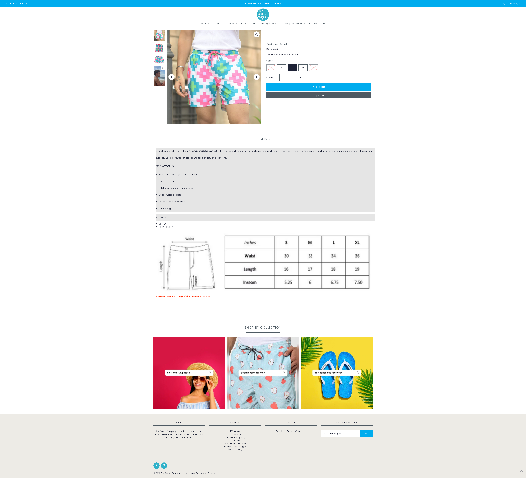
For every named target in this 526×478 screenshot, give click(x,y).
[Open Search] (499, 3)
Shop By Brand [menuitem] (293, 23)
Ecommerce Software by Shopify (199, 473)
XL (303, 67)
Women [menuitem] (205, 23)
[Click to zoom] (257, 34)
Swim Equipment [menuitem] (268, 23)
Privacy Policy (235, 449)
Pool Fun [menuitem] (246, 23)
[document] (265, 180)
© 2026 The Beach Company (167, 473)
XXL (313, 67)
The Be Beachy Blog (235, 437)
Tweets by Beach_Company (291, 431)
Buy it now (319, 95)
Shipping (270, 54)
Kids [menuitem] (219, 23)
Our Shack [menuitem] (315, 23)
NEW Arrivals (235, 431)
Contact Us (21, 3)
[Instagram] (164, 465)
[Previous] (171, 77)
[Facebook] (156, 465)
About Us (9, 3)
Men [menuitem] (231, 23)
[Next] (257, 77)
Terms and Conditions (235, 443)
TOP (521, 474)
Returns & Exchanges (235, 446)
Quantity (271, 77)
